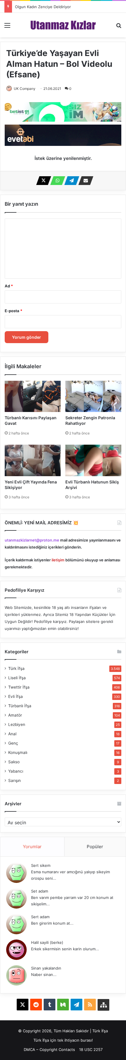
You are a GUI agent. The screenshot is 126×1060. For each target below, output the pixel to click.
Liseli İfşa (17, 677)
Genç (13, 743)
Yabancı (15, 771)
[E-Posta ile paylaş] (84, 180)
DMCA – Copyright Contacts (49, 1049)
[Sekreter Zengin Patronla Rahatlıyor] (93, 396)
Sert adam (40, 916)
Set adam (39, 891)
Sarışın (14, 780)
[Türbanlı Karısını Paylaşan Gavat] (33, 396)
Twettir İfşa (19, 687)
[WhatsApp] (56, 180)
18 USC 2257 (91, 1049)
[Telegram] (70, 180)
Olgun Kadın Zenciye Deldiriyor (43, 6)
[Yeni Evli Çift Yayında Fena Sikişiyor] (33, 460)
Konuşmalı (17, 752)
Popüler (95, 846)
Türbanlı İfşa (19, 705)
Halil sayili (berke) (47, 942)
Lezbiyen (16, 724)
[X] (42, 180)
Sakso (14, 761)
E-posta (13, 310)
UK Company (24, 88)
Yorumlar (32, 846)
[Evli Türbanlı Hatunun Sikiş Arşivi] (93, 460)
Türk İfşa (16, 668)
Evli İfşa (15, 696)
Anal (12, 733)
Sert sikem (40, 865)
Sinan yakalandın (46, 968)
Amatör (15, 715)
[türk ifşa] (63, 25)
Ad (9, 286)
